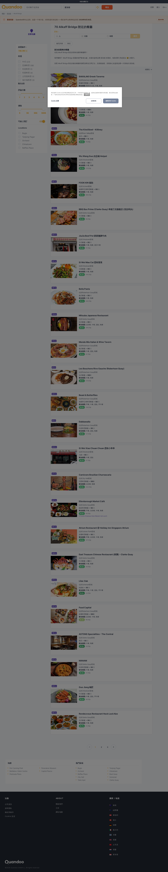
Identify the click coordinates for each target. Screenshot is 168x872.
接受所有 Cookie (111, 101)
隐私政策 (86, 94)
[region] (85, 97)
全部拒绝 (93, 101)
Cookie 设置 (55, 101)
